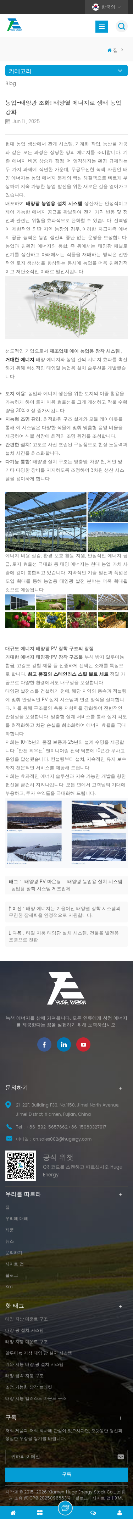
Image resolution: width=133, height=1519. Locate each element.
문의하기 (13, 1252)
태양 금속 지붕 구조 (24, 1376)
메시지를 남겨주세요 (65, 1508)
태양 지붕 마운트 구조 (26, 1341)
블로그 (11, 1275)
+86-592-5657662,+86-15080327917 (66, 1127)
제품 (9, 1230)
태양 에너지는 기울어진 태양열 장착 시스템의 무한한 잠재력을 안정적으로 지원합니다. (65, 912)
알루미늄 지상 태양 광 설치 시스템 (38, 1353)
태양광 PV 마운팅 (42, 882)
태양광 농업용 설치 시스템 (55, 203)
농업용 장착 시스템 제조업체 (41, 889)
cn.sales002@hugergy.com (62, 1139)
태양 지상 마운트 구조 (26, 1319)
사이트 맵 (14, 1264)
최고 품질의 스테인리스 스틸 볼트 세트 (69, 674)
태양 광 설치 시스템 (24, 1330)
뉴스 (9, 1241)
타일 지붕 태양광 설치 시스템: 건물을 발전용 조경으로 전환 (64, 937)
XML (119, 1498)
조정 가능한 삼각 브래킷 (28, 1387)
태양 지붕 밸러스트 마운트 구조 (35, 1398)
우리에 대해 (16, 1218)
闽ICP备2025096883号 (47, 1498)
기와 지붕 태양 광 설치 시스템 (34, 1364)
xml (9, 1287)
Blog (10, 84)
